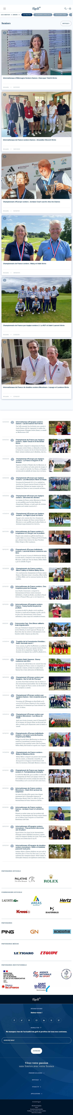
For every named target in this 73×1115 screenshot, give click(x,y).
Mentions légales (36, 1105)
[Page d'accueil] (36, 8)
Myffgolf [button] (35, 1080)
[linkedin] (44, 1020)
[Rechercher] (65, 8)
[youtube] (36, 1020)
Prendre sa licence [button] (36, 1073)
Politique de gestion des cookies (36, 1110)
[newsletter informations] (40, 1028)
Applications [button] (35, 1093)
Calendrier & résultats (42, 14)
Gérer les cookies (37, 1112)
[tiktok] (21, 1020)
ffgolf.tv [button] (35, 1087)
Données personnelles (36, 1109)
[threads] (51, 1020)
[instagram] (29, 1020)
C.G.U (36, 1107)
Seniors (15, 14)
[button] (4, 8)
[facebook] (14, 1020)
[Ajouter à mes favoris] (4, 32)
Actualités (27, 14)
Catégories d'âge (60, 14)
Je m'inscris (36, 1050)
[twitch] (58, 1020)
